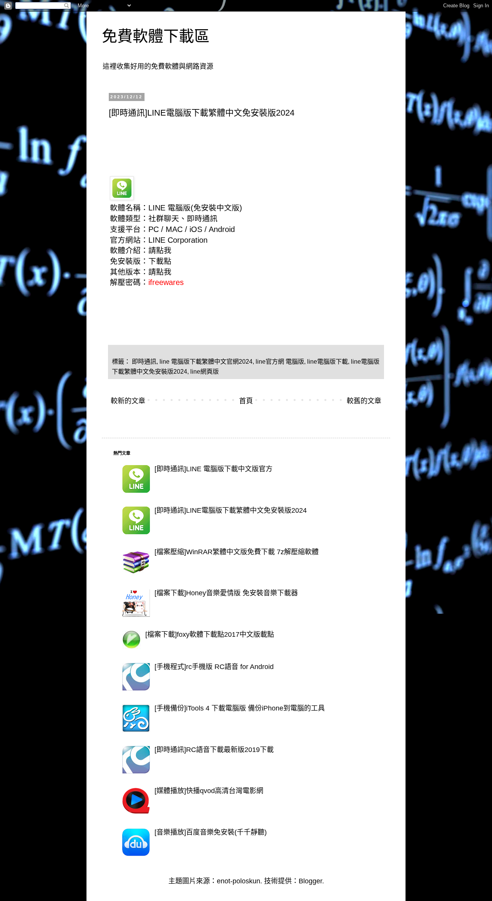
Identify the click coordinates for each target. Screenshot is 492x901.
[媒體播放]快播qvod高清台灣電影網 (209, 791)
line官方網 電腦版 (280, 361)
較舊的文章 (364, 401)
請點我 (159, 250)
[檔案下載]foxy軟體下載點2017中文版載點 (209, 634)
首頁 (246, 401)
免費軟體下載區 (155, 36)
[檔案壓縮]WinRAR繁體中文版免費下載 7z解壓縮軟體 (237, 552)
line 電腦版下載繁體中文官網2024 (206, 361)
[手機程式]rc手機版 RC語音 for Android (214, 667)
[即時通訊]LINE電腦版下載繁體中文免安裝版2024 (231, 510)
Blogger (310, 881)
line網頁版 (204, 371)
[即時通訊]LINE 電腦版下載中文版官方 (214, 469)
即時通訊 (144, 361)
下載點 (159, 261)
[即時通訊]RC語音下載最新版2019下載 (214, 750)
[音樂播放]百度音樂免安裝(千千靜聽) (211, 832)
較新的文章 (128, 401)
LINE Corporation (178, 240)
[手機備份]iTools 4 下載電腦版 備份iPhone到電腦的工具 (240, 708)
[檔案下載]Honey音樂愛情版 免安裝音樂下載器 (226, 593)
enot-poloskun (238, 881)
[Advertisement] (249, 144)
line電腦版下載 (327, 361)
